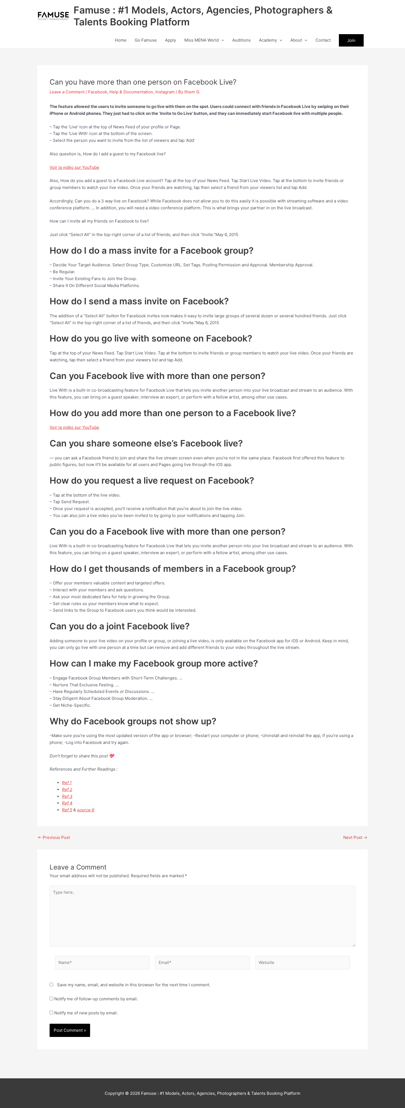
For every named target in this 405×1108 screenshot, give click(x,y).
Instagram (165, 91)
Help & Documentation (131, 91)
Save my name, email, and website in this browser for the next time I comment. (133, 984)
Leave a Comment (67, 91)
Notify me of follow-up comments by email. (96, 998)
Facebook (97, 91)
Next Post (355, 837)
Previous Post (54, 837)
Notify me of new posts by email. (86, 1012)
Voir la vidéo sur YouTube (74, 167)
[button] (221, 40)
